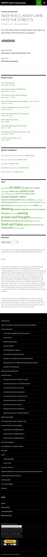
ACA (7, 188)
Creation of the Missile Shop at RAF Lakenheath (20, 363)
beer (24, 200)
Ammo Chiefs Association (8, 194)
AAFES (3, 188)
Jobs (35, 205)
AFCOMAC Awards (7, 442)
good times (6, 205)
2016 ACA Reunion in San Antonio (15, 396)
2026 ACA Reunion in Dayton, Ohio (15, 379)
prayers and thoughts (15, 217)
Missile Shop (13, 213)
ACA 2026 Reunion (8, 83)
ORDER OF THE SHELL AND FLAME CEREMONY (18, 358)
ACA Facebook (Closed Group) (12, 446)
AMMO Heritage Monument (11, 476)
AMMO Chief (27, 191)
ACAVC (26, 187)
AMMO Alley (29, 155)
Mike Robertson (22, 24)
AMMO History (8, 346)
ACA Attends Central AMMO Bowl (13, 89)
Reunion (5, 220)
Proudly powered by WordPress (10, 554)
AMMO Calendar (7, 417)
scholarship (28, 221)
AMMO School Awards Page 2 (13, 434)
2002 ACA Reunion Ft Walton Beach (16, 413)
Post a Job (7, 463)
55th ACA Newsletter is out (11, 138)
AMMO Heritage (7, 329)
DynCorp (43, 202)
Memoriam (30, 209)
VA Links (4, 450)
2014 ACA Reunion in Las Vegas (14, 400)
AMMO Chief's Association (13, 2)
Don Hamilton (35, 202)
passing (22, 213)
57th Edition (30, 33)
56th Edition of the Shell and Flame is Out (15, 51)
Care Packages (39, 200)
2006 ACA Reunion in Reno (12, 404)
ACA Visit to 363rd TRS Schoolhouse (14, 95)
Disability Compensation (23, 202)
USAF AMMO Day (37, 225)
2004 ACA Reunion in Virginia (13, 409)
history (20, 205)
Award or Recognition (11, 199)
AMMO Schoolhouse (23, 194)
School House (36, 221)
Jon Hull (4, 164)
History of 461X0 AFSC (11, 367)
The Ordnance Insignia (11, 350)
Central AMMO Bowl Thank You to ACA (15, 107)
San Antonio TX (16, 221)
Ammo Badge (4, 191)
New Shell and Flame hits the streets (14, 126)
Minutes (5, 213)
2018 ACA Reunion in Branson (14, 392)
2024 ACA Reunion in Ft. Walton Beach (17, 383)
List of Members (7, 484)
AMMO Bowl (14, 191)
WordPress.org (6, 515)
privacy (4, 488)
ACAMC (16, 187)
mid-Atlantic (40, 209)
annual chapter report (13, 196)
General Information (9, 12)
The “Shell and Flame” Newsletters (13, 421)
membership (19, 209)
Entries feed (5, 507)
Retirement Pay (38, 217)
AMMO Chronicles (10, 342)
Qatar (32, 217)
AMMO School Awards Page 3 (13, 438)
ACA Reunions (6, 375)
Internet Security (27, 205)
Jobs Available (8, 459)
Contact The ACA (7, 467)
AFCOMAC (35, 188)
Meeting (7, 209)
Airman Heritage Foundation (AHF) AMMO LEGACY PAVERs (21, 471)
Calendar (30, 200)
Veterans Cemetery (19, 228)
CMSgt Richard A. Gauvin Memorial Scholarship (18, 325)
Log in (3, 503)
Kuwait (40, 205)
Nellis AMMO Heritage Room (13, 354)
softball (26, 225)
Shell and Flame (8, 41)
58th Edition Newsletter (9, 60)
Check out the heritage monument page (15, 113)
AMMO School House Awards (11, 425)
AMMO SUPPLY (6, 480)
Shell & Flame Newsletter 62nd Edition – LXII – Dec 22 (20, 101)
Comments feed (6, 511)
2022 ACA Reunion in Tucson (13, 388)
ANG (33, 194)
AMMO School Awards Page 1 (13, 430)
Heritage (14, 205)
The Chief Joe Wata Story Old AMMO (16, 333)
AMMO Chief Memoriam (9, 371)
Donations (5, 321)
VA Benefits (7, 227)
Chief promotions (8, 202)
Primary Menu (44, 2)
